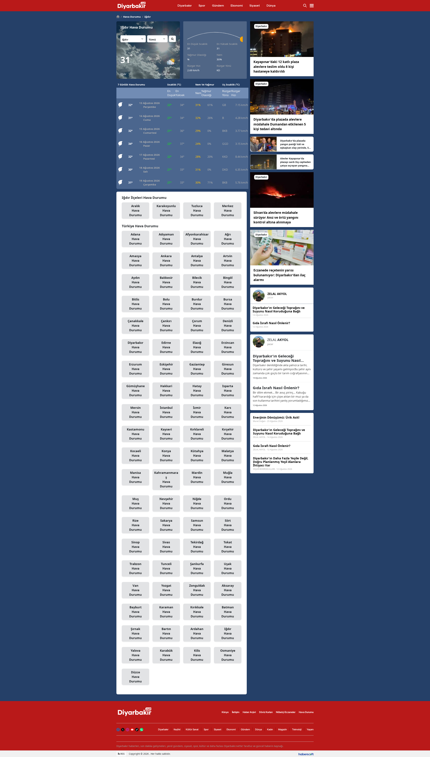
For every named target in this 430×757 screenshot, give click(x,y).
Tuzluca (197, 210)
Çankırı (166, 325)
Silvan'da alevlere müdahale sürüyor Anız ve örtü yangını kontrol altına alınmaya (275, 217)
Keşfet (177, 729)
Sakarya (166, 525)
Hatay (197, 390)
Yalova (135, 655)
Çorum (197, 325)
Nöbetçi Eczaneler (285, 712)
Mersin (135, 412)
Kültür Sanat (192, 729)
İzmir (197, 412)
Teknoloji (297, 729)
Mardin (197, 477)
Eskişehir (166, 368)
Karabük (166, 655)
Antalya (197, 260)
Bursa (227, 303)
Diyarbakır (135, 347)
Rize (135, 525)
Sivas (166, 546)
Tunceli (166, 568)
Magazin (282, 729)
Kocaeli (135, 455)
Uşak (227, 568)
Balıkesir (166, 282)
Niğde (197, 503)
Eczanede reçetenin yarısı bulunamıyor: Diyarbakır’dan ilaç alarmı (279, 275)
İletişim (235, 712)
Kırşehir (227, 433)
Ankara (166, 260)
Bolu (166, 303)
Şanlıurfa (197, 568)
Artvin (227, 260)
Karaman (166, 611)
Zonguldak (197, 590)
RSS (122, 753)
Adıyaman (166, 238)
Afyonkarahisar (197, 238)
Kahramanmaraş (166, 479)
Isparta (227, 390)
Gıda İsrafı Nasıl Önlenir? (276, 387)
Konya (166, 455)
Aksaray (227, 590)
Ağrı (227, 238)
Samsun (197, 525)
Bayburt (135, 611)
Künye (225, 712)
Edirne (166, 347)
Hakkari (166, 390)
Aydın (135, 282)
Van (135, 590)
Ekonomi (231, 729)
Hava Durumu (131, 16)
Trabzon (135, 568)
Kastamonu (135, 433)
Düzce (135, 676)
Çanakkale (135, 325)
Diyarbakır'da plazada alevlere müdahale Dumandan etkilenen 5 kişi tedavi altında (279, 124)
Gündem (245, 729)
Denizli (227, 325)
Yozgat (166, 590)
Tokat (227, 546)
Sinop (135, 546)
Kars (227, 412)
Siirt (227, 525)
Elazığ (197, 347)
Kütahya (197, 455)
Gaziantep (197, 368)
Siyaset (217, 729)
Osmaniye (227, 655)
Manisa (135, 477)
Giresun (227, 368)
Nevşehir (166, 503)
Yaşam (310, 729)
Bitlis (135, 303)
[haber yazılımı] (306, 753)
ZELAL (277, 294)
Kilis (197, 655)
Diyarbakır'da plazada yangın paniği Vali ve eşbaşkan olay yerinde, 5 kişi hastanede (294, 144)
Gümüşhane (135, 390)
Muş (135, 503)
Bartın (166, 633)
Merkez (227, 210)
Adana (135, 238)
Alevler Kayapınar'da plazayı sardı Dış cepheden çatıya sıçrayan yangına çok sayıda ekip (295, 162)
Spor (206, 729)
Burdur (197, 303)
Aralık (135, 210)
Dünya (258, 729)
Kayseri (166, 433)
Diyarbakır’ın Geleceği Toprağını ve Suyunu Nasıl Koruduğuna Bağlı (277, 358)
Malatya (227, 455)
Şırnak (135, 633)
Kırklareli (197, 433)
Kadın (270, 729)
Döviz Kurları (266, 712)
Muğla (227, 477)
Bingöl (227, 282)
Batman (227, 611)
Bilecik (197, 282)
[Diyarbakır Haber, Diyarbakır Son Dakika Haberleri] (134, 712)
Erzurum (135, 368)
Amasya (135, 260)
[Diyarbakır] (282, 39)
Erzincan (227, 347)
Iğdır (146, 16)
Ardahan (196, 633)
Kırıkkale (197, 611)
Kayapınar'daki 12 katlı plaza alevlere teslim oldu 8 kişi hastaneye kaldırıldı (276, 67)
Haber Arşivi (249, 712)
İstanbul (166, 412)
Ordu (227, 503)
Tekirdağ (196, 546)
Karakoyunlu (166, 210)
